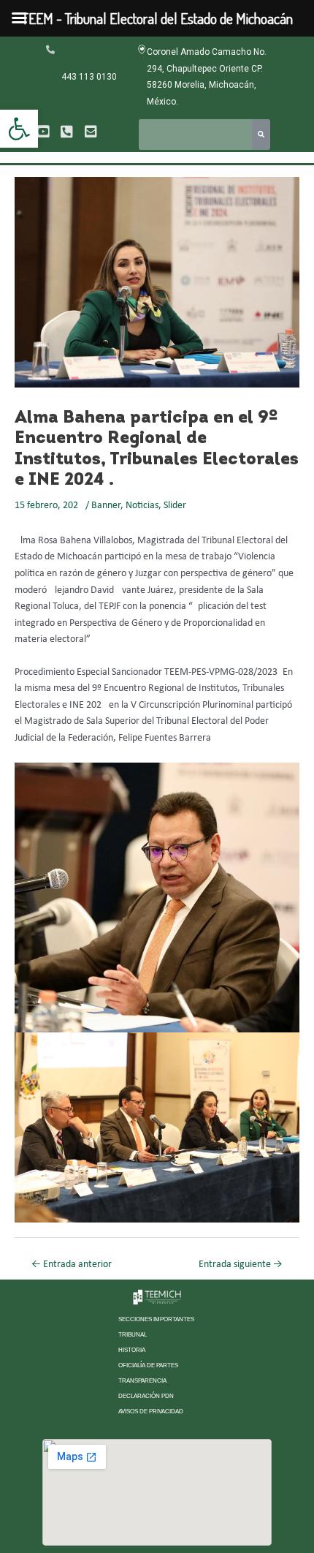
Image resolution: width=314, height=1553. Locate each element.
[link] (19, 129)
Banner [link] (105, 505)
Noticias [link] (142, 505)
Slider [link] (175, 505)
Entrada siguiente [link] (241, 1264)
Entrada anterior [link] (71, 1264)
